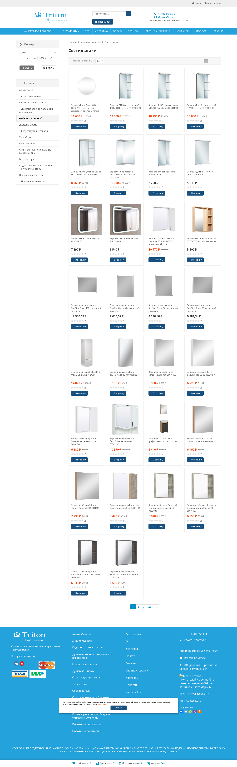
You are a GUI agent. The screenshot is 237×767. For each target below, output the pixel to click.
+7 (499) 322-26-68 (166, 13)
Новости (202, 31)
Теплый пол (25, 137)
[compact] (216, 61)
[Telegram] (186, 711)
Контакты (182, 31)
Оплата (118, 31)
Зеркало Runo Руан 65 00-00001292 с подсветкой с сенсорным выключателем (85, 108)
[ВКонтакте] (16, 663)
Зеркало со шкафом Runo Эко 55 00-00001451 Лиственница (202, 240)
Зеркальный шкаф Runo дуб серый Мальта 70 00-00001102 (125, 506)
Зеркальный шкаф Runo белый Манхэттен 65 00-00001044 (83, 441)
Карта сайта (133, 692)
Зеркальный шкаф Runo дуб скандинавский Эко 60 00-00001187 (201, 508)
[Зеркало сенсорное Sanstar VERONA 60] (86, 219)
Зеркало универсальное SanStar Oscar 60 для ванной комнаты (124, 308)
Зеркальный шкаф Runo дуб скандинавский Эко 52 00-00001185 (162, 508)
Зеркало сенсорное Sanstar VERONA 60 (85, 240)
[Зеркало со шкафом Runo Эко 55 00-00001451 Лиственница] (202, 219)
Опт (87, 31)
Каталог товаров (40, 31)
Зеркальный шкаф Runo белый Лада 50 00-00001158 (162, 373)
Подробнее (102, 704)
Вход (198, 3)
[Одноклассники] (199, 711)
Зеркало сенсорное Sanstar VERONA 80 (124, 240)
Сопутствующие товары (34, 130)
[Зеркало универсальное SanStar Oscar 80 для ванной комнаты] (202, 286)
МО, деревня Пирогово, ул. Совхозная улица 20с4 (198, 667)
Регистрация (214, 3)
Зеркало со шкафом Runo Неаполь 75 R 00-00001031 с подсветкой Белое (162, 241)
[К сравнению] (96, 126)
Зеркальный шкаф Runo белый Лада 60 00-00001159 (201, 373)
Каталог (29, 83)
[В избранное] (101, 126)
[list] (211, 61)
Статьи (218, 31)
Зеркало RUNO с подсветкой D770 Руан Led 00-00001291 (201, 106)
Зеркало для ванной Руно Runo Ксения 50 (200, 173)
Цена (23, 52)
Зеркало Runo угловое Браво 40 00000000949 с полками (86, 173)
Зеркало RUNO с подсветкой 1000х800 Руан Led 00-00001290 (125, 106)
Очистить (48, 67)
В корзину (80, 126)
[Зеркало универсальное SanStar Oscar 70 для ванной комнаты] (164, 286)
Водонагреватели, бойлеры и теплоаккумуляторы (35, 167)
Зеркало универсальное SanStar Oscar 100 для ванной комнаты (86, 308)
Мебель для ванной (30, 118)
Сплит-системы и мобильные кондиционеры (35, 151)
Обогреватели (27, 143)
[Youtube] (21, 663)
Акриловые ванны (31, 96)
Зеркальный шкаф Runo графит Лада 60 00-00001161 (85, 506)
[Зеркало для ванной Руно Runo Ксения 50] (202, 152)
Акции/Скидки (26, 89)
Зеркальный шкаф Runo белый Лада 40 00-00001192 (123, 373)
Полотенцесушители (32, 181)
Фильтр (29, 44)
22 (149, 606)
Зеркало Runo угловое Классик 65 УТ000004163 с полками (122, 174)
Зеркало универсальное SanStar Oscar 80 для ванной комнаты (201, 308)
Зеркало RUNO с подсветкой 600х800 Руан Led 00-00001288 (163, 106)
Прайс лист (104, 21)
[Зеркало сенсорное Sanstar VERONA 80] (125, 219)
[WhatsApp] (190, 711)
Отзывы (133, 31)
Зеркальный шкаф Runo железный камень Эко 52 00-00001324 (85, 574)
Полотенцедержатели (31, 175)
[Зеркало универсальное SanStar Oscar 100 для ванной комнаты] (86, 286)
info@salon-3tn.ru (163, 17)
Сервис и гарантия (158, 31)
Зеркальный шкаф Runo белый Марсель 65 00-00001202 (122, 441)
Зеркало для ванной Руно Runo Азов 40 (161, 173)
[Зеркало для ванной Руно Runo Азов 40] (164, 152)
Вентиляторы (26, 159)
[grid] (206, 61)
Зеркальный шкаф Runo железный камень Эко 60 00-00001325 (124, 574)
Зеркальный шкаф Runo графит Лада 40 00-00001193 (162, 440)
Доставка (101, 31)
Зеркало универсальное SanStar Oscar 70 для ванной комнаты (163, 308)
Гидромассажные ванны (32, 102)
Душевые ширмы (28, 124)
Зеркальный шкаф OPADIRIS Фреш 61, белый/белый (85, 373)
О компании (71, 31)
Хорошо (118, 707)
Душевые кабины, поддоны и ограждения (36, 110)
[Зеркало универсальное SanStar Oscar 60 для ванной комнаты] (125, 286)
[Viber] (195, 711)
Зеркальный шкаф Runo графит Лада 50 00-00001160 (201, 440)
